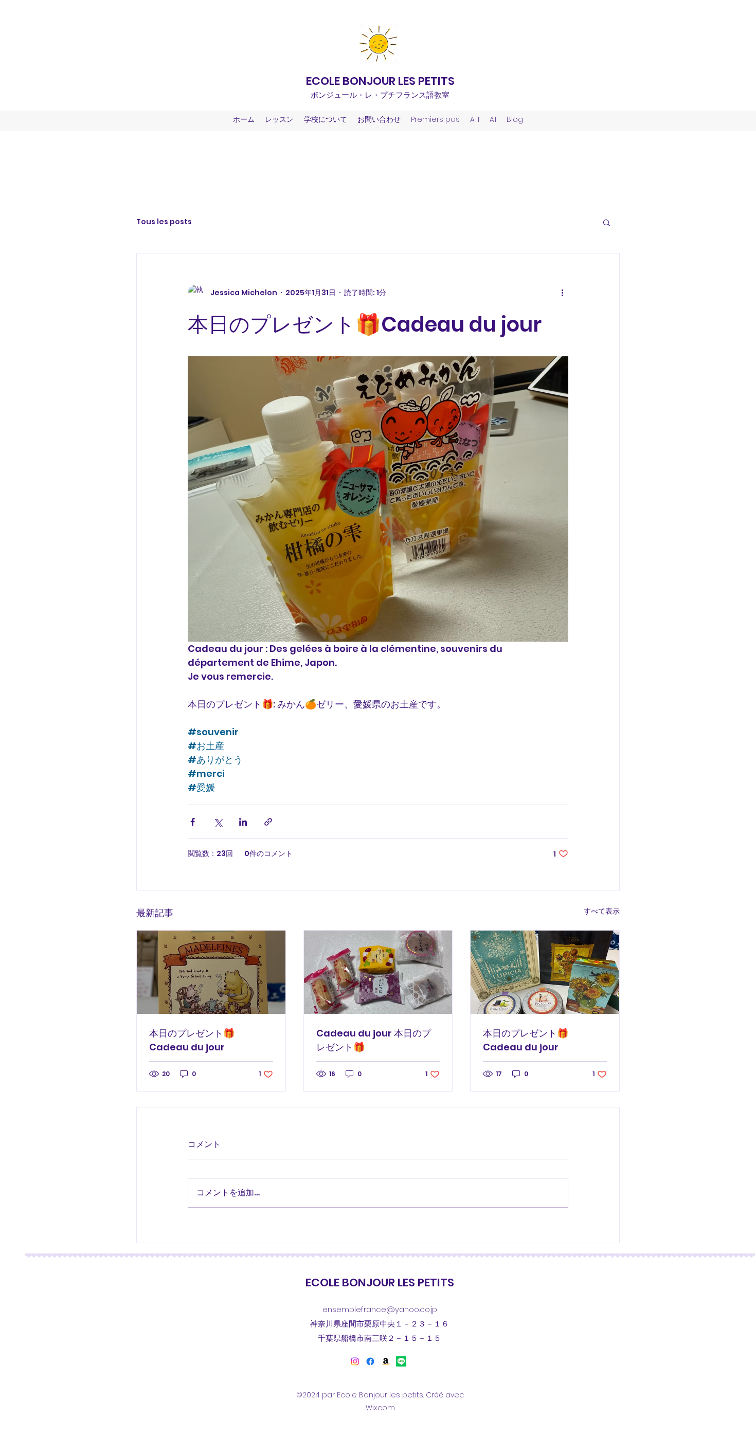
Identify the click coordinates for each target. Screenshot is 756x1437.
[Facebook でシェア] (192, 822)
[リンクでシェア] (268, 822)
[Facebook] (370, 1361)
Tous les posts (164, 222)
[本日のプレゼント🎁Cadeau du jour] (211, 972)
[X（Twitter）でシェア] (218, 822)
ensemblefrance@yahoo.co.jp (379, 1309)
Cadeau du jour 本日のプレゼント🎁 (373, 1040)
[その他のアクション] (562, 292)
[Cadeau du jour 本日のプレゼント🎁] (378, 972)
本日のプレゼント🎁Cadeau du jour (192, 1040)
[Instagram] (355, 1361)
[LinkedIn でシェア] (243, 822)
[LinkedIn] (386, 1361)
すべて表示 (602, 911)
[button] (606, 222)
